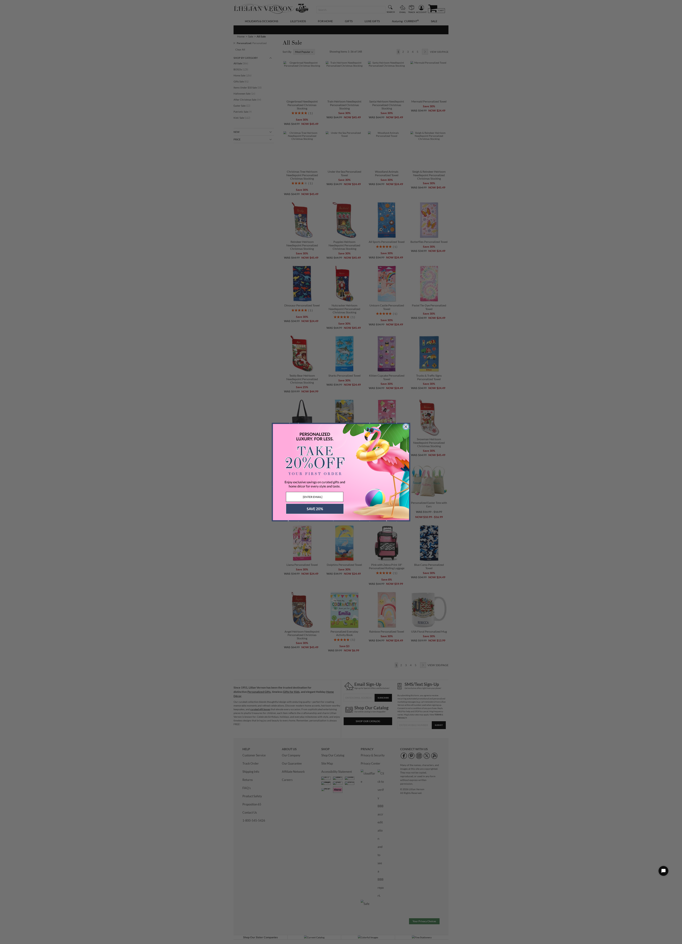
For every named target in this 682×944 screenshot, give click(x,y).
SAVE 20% (315, 509)
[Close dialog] (406, 427)
